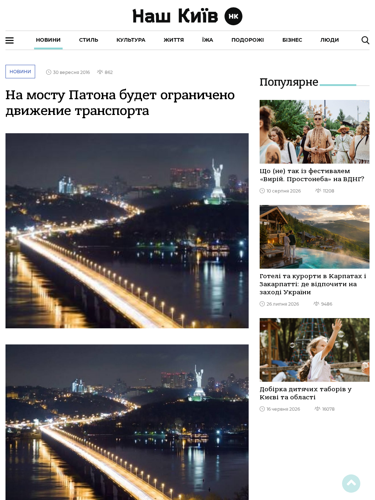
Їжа (207, 40)
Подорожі (247, 40)
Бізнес (292, 40)
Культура (130, 40)
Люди (329, 40)
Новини (48, 40)
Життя (174, 40)
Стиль (88, 40)
